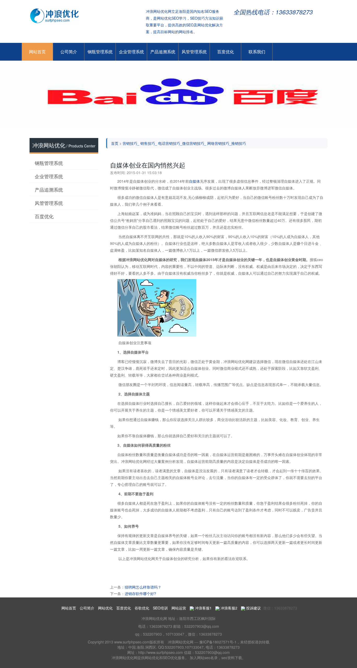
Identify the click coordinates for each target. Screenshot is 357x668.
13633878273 (160, 626)
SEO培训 (160, 608)
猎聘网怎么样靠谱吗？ (143, 587)
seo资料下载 (231, 657)
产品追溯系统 (162, 52)
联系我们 (257, 52)
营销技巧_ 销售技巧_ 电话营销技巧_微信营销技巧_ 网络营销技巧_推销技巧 (184, 143)
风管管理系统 (194, 52)
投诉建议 (253, 608)
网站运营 (178, 608)
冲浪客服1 (203, 608)
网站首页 (37, 52)
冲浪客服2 (228, 608)
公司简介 (68, 52)
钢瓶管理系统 (100, 52)
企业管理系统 (131, 52)
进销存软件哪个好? (140, 593)
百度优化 (225, 52)
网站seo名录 (207, 657)
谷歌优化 (142, 608)
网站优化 (105, 608)
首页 (114, 143)
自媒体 (194, 181)
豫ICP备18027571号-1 (218, 641)
